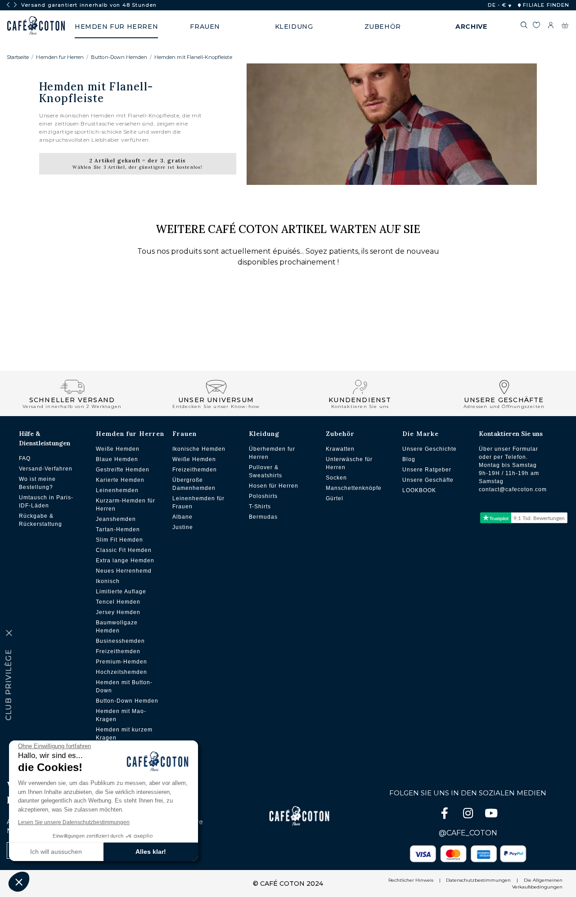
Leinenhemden (117, 490)
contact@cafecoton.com (513, 489)
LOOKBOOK (419, 490)
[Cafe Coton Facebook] (445, 815)
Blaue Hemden (117, 459)
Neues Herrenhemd (124, 571)
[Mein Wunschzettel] (536, 26)
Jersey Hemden (118, 612)
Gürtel (334, 498)
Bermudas (263, 517)
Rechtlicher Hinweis (410, 880)
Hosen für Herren (273, 486)
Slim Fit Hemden (119, 540)
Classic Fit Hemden (124, 550)
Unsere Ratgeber (426, 469)
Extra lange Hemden (125, 560)
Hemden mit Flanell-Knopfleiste (193, 57)
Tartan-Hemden (118, 529)
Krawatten (340, 449)
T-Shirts (260, 506)
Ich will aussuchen (56, 851)
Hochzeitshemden (121, 672)
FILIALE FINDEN (545, 5)
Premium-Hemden (121, 662)
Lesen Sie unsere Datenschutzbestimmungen (74, 822)
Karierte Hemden (120, 480)
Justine (182, 527)
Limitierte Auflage (121, 591)
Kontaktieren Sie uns (511, 434)
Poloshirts (263, 496)
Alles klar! (150, 851)
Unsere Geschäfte (428, 480)
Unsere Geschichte (429, 449)
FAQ (25, 458)
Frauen (184, 434)
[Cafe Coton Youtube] (491, 815)
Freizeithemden (118, 651)
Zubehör (340, 434)
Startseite (18, 57)
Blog (408, 459)
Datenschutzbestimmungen (478, 880)
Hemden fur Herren (60, 57)
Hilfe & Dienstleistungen (44, 438)
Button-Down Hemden (119, 57)
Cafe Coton (36, 25)
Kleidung (264, 434)
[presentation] (8, 5)
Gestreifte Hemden (122, 469)
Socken (336, 478)
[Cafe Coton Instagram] (469, 815)
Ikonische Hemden (198, 449)
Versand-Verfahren (45, 469)
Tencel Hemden (118, 602)
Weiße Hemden (118, 449)
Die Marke (420, 434)
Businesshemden (120, 641)
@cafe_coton (468, 833)
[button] (19, 882)
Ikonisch (108, 581)
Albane (182, 517)
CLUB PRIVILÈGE (8, 685)
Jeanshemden (116, 519)
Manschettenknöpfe (354, 488)
